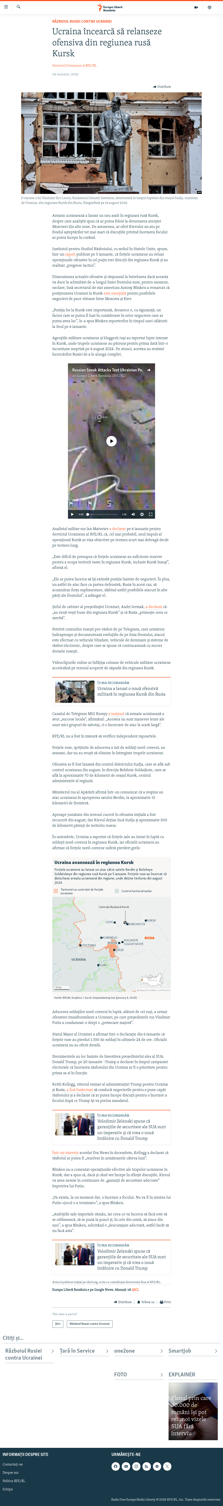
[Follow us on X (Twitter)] (167, 1466)
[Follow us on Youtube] (126, 1466)
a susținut (116, 714)
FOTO (120, 1375)
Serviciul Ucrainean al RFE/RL (74, 66)
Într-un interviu (65, 1153)
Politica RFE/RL (14, 1481)
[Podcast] (209, 7)
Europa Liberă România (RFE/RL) (101, 376)
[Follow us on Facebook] (116, 1466)
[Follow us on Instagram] (136, 1466)
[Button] (162, 87)
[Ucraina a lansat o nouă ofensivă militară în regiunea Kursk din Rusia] (75, 692)
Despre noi (11, 1473)
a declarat (117, 529)
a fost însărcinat (80, 1090)
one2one (124, 1351)
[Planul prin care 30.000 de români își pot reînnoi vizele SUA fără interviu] (193, 1411)
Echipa (8, 1489)
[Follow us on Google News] (157, 1466)
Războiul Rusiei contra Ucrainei (82, 22)
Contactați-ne (13, 1464)
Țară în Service (77, 1351)
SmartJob (180, 1351)
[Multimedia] (196, 7)
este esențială (115, 294)
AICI (135, 1290)
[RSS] (146, 1466)
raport (70, 255)
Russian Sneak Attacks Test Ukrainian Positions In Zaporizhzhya (127, 370)
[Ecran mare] (150, 514)
